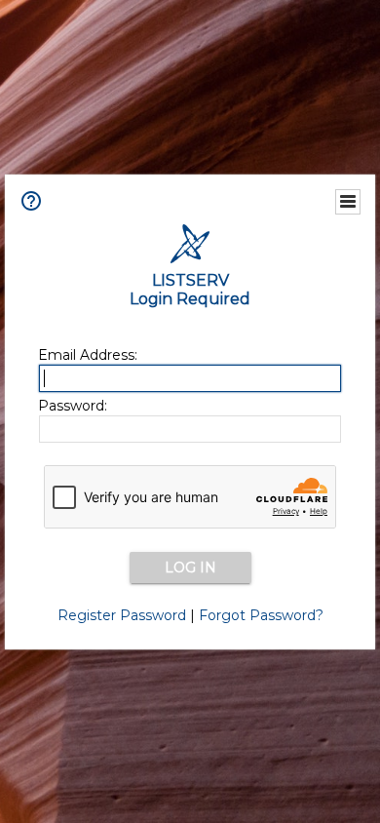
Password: (72, 405)
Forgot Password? (261, 615)
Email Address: (87, 355)
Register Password (121, 615)
